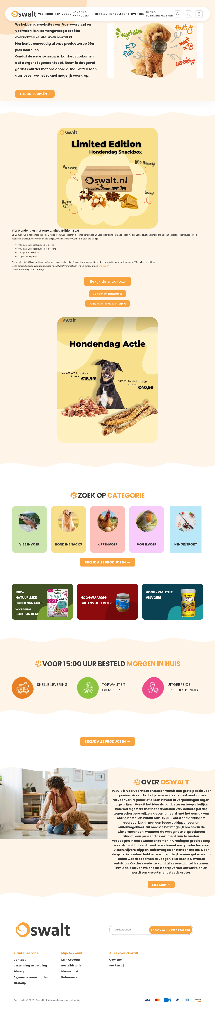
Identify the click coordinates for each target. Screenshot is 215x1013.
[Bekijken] (199, 13)
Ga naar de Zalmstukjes (107, 293)
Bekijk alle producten (105, 562)
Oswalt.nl (104, 266)
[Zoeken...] (188, 13)
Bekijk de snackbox (107, 281)
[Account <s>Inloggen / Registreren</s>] (177, 13)
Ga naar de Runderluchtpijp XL (107, 303)
